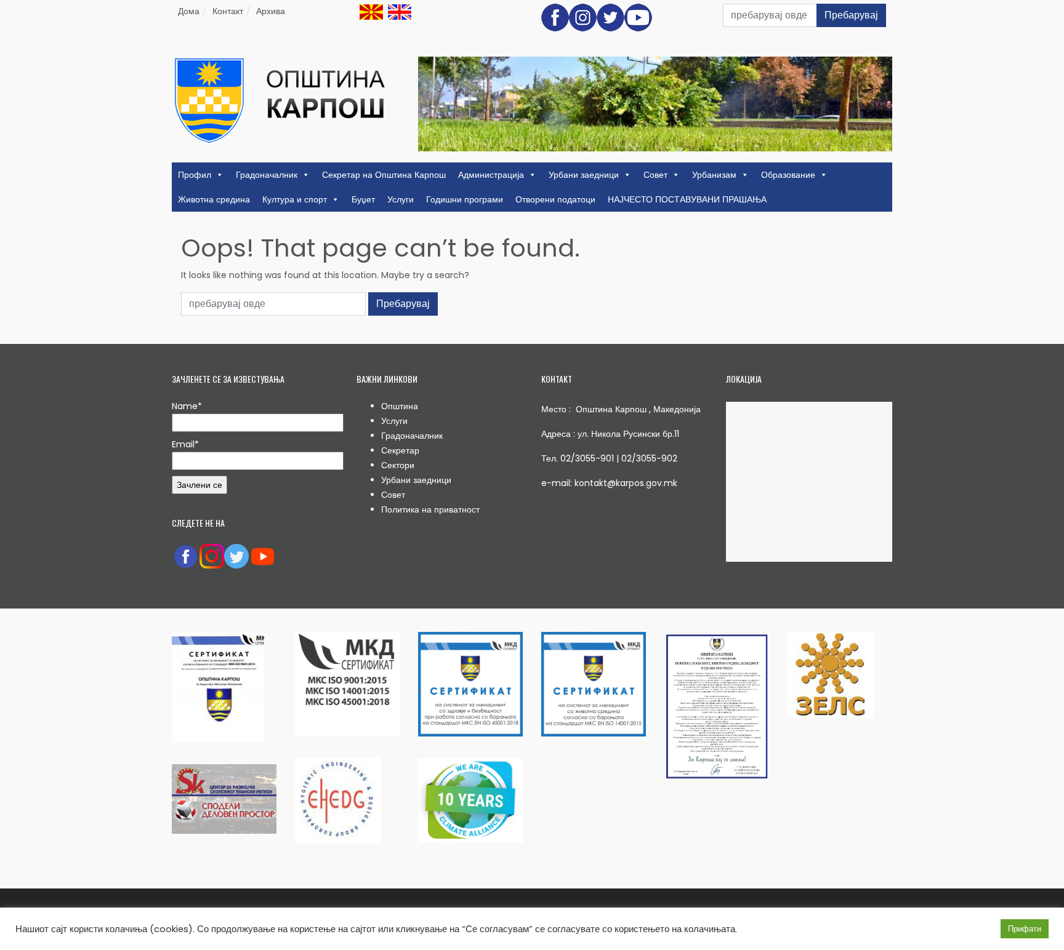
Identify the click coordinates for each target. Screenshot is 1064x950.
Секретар (400, 450)
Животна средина (214, 199)
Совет (655, 175)
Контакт (227, 11)
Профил (194, 175)
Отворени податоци (555, 199)
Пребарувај (851, 15)
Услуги (400, 199)
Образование (788, 175)
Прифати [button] (1024, 929)
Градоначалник (266, 175)
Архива (270, 11)
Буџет (363, 199)
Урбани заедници (584, 175)
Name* (187, 406)
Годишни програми (464, 199)
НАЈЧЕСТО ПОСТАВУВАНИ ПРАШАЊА (687, 199)
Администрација (491, 175)
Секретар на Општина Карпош (384, 175)
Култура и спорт (294, 199)
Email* (185, 444)
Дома (189, 11)
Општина (399, 406)
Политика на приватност (430, 509)
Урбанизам (714, 175)
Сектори (397, 465)
